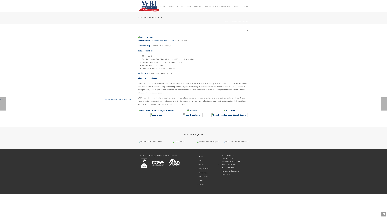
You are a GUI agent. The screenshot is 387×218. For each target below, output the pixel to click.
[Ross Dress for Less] (146, 37)
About (163, 6)
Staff (171, 6)
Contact (245, 6)
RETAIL (232, 22)
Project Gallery (194, 6)
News (236, 6)
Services (180, 6)
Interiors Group (144, 46)
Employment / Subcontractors (217, 6)
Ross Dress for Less (166, 40)
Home (227, 22)
